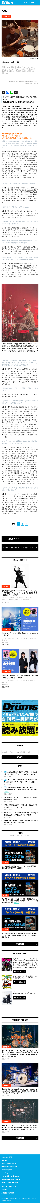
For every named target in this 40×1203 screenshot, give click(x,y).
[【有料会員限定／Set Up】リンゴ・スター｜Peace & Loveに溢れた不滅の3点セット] (20, 1075)
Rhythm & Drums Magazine (10, 1176)
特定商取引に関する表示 (9, 1166)
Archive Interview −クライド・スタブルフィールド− (20, 547)
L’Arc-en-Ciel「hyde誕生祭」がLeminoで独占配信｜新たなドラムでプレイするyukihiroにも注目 (20, 781)
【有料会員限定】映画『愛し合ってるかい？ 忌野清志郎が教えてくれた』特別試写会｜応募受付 (20, 788)
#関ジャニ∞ (5, 73)
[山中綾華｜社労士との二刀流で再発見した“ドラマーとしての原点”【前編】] (20, 661)
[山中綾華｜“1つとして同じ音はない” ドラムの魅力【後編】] (20, 619)
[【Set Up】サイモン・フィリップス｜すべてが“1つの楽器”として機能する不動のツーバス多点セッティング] (20, 1036)
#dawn (8, 67)
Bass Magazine (6, 1173)
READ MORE (20, 944)
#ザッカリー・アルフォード (10, 598)
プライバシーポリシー (9, 1163)
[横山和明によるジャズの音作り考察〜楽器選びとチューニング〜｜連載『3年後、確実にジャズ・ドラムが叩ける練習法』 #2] (20, 885)
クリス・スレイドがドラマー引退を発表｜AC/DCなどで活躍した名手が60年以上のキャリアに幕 (21, 814)
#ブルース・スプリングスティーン (12, 600)
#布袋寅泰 (26, 600)
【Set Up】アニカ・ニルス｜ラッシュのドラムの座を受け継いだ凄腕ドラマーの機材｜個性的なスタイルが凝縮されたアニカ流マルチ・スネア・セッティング (19, 1127)
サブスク (7, 792)
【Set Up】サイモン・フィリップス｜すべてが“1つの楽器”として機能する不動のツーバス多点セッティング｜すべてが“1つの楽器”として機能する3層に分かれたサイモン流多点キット (20, 1053)
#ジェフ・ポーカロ (27, 67)
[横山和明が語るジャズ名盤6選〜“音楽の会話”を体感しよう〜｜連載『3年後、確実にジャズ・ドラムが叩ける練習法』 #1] (20, 919)
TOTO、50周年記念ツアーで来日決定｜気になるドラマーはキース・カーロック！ (20, 806)
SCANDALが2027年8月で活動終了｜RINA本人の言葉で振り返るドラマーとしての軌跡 (21, 821)
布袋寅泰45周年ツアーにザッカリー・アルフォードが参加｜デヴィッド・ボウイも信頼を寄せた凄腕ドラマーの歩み (19, 592)
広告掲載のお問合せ (8, 1193)
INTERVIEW (6, 16)
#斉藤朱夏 (32, 69)
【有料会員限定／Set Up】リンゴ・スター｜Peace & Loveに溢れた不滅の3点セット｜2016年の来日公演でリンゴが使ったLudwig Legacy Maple (20, 1091)
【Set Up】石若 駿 (12, 539)
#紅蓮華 (18, 71)
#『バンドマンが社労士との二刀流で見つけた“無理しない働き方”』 (19, 639)
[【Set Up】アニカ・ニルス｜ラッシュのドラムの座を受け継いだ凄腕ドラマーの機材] (20, 1111)
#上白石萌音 (24, 69)
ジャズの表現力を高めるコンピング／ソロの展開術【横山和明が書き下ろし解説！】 (19, 867)
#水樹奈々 (12, 71)
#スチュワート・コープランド (11, 69)
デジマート (5, 1189)
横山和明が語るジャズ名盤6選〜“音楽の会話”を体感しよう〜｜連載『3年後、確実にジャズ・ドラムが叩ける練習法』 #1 (20, 935)
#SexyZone (18, 67)
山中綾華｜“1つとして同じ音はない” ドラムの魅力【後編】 (20, 634)
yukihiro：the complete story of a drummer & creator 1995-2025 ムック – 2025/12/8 (25, 993)
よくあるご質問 (7, 1157)
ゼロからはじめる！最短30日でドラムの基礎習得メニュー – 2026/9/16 (25, 977)
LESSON (5, 862)
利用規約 (4, 1160)
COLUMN (5, 587)
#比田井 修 (5, 71)
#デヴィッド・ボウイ (25, 598)
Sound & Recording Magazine (11, 1179)
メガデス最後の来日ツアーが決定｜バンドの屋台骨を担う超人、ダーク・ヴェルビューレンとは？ (20, 773)
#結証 (24, 71)
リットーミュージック (9, 1186)
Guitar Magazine (7, 1170)
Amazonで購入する (19, 971)
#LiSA (12, 67)
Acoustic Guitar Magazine (10, 1182)
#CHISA (3, 67)
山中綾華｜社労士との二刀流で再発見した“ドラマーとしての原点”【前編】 (20, 676)
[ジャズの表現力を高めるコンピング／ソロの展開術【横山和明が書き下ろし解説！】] (20, 852)
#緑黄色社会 (30, 71)
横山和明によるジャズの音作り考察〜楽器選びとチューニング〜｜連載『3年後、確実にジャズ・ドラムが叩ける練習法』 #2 (20, 901)
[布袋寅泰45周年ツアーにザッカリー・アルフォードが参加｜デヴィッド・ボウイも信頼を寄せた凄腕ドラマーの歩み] (20, 576)
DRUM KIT (6, 1047)
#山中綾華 (5, 642)
